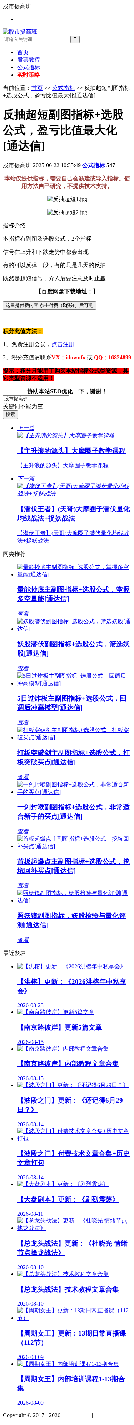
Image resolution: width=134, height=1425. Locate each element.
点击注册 (62, 344)
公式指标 (28, 67)
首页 (23, 52)
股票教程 (28, 60)
